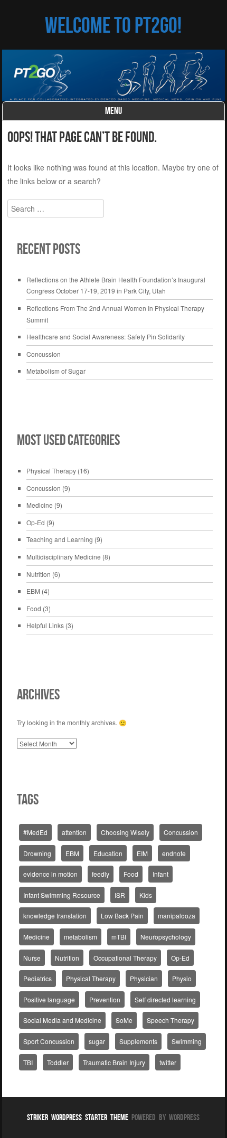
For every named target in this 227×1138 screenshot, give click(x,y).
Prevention (104, 999)
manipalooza (176, 915)
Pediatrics (37, 978)
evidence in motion (50, 873)
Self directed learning (165, 999)
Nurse (32, 957)
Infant (160, 873)
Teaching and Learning (59, 539)
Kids (145, 894)
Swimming (187, 1041)
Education (107, 853)
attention (74, 832)
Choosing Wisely (125, 832)
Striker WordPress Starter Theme (77, 1117)
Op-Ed (35, 522)
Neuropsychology (165, 936)
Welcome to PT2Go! (113, 25)
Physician (144, 978)
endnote (174, 853)
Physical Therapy (51, 470)
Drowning (37, 853)
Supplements (138, 1041)
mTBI (118, 936)
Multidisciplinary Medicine (63, 556)
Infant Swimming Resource (61, 894)
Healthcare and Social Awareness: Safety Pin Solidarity (105, 336)
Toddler (58, 1062)
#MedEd (35, 832)
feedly (100, 873)
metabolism (80, 936)
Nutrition (38, 574)
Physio (182, 978)
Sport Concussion (48, 1041)
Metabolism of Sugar (56, 370)
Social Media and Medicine (62, 1020)
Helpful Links (45, 625)
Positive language (49, 999)
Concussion (43, 353)
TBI (28, 1062)
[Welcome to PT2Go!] (113, 75)
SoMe (124, 1020)
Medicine (39, 504)
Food (33, 608)
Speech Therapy (170, 1020)
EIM (142, 853)
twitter (167, 1062)
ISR (120, 894)
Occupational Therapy (125, 957)
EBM (33, 590)
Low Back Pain (122, 915)
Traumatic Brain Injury (114, 1062)
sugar (97, 1041)
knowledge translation (55, 915)
